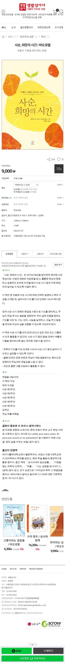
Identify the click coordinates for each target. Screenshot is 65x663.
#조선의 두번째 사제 (47, 14)
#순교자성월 (7, 14)
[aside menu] (3, 11)
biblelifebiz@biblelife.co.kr (34, 605)
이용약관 (22, 569)
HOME (4, 569)
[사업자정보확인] (32, 598)
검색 (61, 12)
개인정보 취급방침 (36, 569)
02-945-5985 (11, 591)
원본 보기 (29, 266)
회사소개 (13, 569)
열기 (32, 644)
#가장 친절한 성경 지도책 (26, 14)
